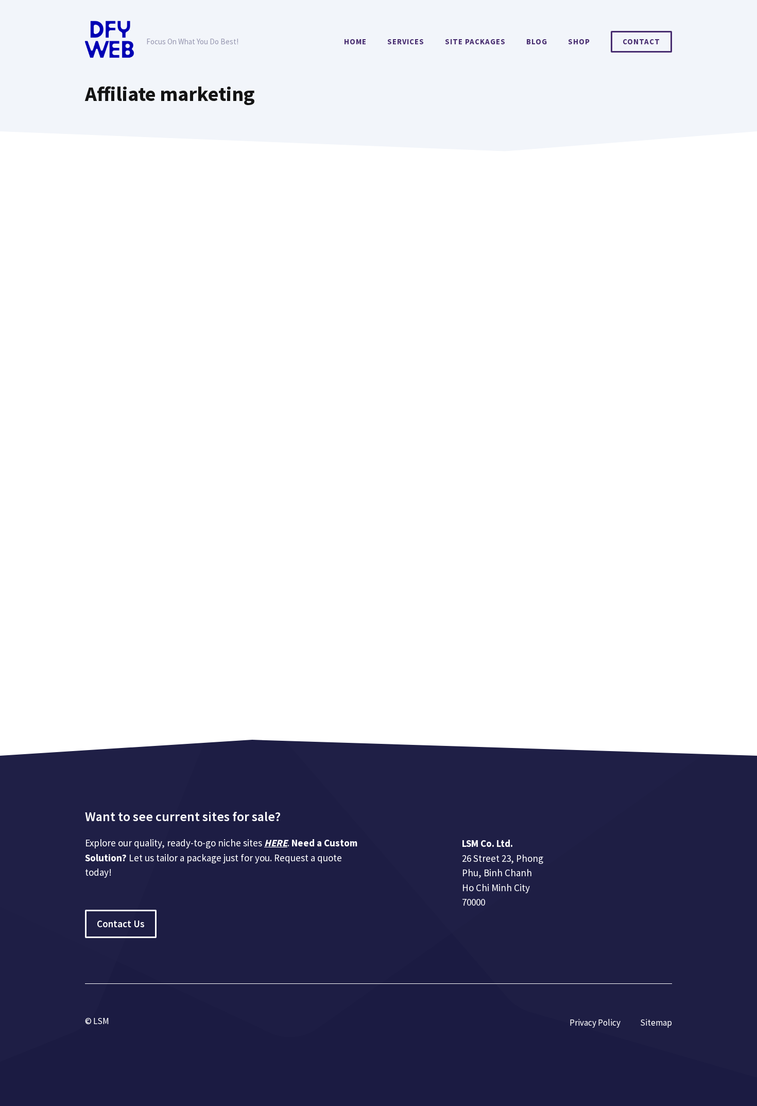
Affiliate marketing (131, 645)
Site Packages (475, 41)
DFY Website (120, 632)
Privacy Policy (595, 1022)
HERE (275, 843)
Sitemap (656, 1022)
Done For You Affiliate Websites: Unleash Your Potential (276, 510)
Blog (536, 41)
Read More (118, 604)
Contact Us (121, 923)
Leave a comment (129, 657)
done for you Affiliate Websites (288, 645)
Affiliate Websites (200, 645)
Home (355, 41)
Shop (579, 41)
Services (405, 41)
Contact (641, 41)
